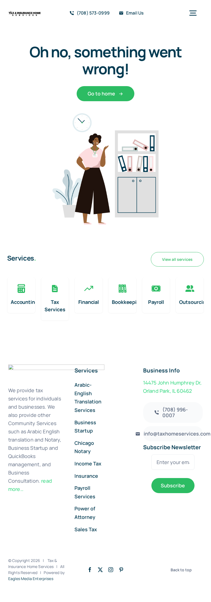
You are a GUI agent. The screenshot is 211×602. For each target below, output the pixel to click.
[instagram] (110, 569)
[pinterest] (121, 569)
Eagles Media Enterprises (30, 578)
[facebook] (89, 569)
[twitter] (100, 569)
